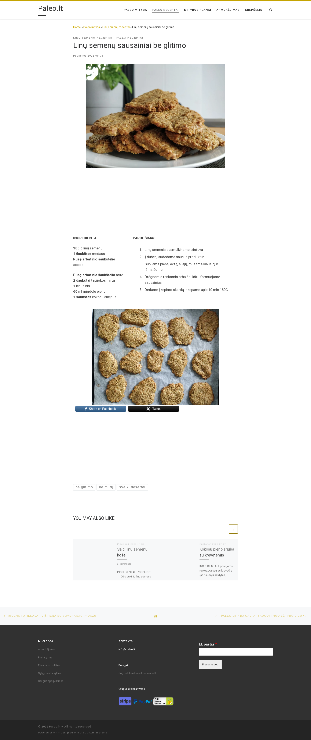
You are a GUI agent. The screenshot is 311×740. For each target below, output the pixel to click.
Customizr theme (96, 732)
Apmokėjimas (46, 649)
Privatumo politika (49, 665)
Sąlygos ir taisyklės (49, 673)
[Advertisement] (155, 199)
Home (77, 27)
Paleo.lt (55, 726)
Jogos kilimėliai (128, 673)
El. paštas (208, 644)
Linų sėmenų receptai (116, 27)
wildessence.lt (147, 673)
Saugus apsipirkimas (50, 681)
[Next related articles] (233, 528)
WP (55, 732)
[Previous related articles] (223, 528)
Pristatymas (45, 657)
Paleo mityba (91, 27)
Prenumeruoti (210, 664)
